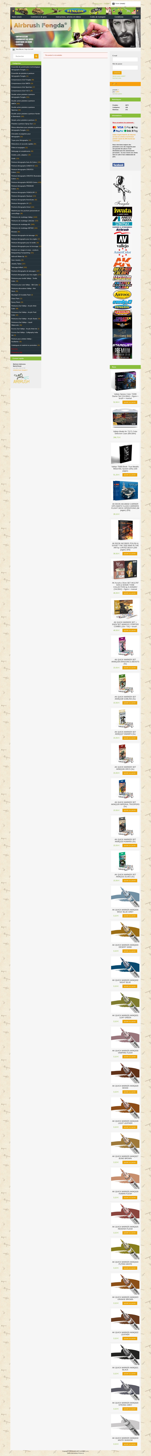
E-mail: (115, 55)
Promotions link (16, 352)
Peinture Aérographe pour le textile (23, 243)
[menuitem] (16, 17)
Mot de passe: (117, 64)
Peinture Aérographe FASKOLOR (23, 192)
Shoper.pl (81, 1453)
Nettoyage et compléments (20, 151)
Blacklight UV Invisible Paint (21, 295)
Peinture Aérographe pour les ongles (24, 239)
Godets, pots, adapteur (19, 155)
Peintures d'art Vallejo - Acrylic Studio (24, 319)
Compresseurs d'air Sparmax (21, 87)
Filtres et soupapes (18, 147)
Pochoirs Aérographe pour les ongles (24, 275)
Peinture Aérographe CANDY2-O (22, 166)
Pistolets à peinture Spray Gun (22, 124)
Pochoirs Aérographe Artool (21, 207)
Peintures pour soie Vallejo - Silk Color (24, 285)
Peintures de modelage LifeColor (22, 221)
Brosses (14, 232)
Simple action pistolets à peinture (22, 120)
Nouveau (14, 349)
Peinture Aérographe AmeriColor (22, 200)
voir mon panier (117, 94)
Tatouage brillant (17, 267)
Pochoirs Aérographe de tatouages (23, 271)
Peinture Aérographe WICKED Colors (24, 182)
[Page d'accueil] (75, 27)
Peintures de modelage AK (20, 224)
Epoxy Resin (15, 302)
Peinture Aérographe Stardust (21, 196)
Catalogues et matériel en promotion (24, 345)
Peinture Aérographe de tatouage (23, 235)
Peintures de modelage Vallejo (22, 217)
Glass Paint (15, 298)
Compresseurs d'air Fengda (21, 80)
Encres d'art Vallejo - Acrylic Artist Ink (24, 329)
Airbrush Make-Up (17, 256)
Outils (13, 158)
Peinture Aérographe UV (19, 203)
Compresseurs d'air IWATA (20, 83)
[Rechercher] (36, 56)
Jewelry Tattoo (16, 264)
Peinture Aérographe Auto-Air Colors (24, 162)
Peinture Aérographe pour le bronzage (24, 246)
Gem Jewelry (16, 260)
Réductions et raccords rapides (22, 144)
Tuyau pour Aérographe (19, 140)
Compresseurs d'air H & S (20, 91)
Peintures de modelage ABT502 (22, 228)
